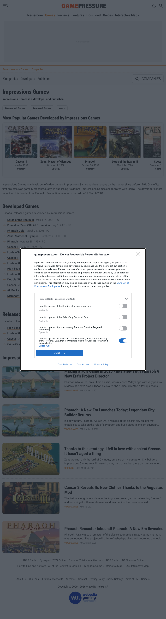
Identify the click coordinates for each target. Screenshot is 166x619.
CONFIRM (60, 353)
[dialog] (83, 309)
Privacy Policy (101, 364)
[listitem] (83, 299)
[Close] (139, 255)
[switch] (123, 306)
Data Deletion (65, 364)
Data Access (83, 364)
